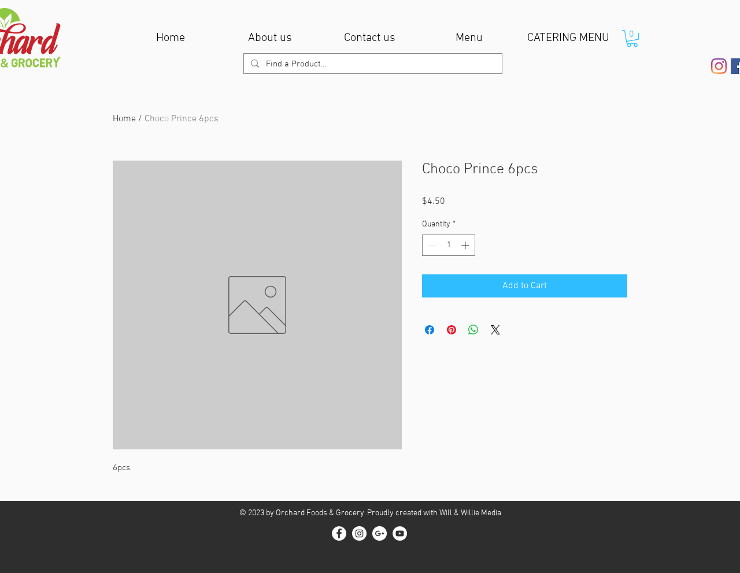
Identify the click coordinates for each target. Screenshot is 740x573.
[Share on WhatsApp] (473, 330)
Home (124, 119)
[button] (632, 38)
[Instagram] (719, 66)
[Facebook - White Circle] (339, 533)
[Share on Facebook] (429, 330)
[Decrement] (431, 245)
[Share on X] (495, 330)
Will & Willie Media (470, 513)
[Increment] (466, 245)
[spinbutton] (448, 245)
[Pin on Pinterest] (451, 330)
